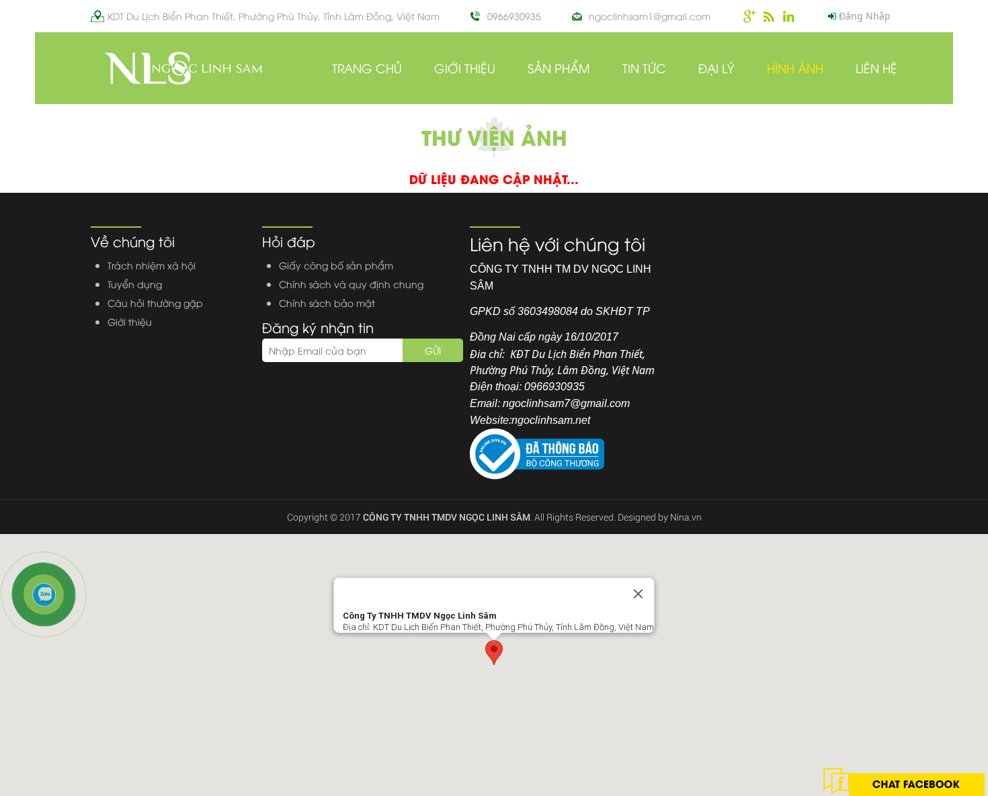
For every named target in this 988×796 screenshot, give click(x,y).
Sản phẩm (559, 67)
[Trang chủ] (182, 67)
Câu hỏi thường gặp (155, 302)
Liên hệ (876, 67)
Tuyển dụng (135, 283)
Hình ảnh (795, 67)
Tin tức (644, 67)
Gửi (433, 350)
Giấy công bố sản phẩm (336, 265)
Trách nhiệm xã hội (152, 265)
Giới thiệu (464, 67)
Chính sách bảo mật (327, 302)
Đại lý (716, 67)
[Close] (638, 594)
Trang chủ (367, 67)
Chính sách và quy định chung (351, 283)
